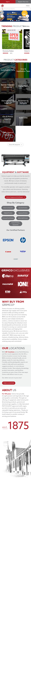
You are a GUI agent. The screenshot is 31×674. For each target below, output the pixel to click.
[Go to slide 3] (14, 20)
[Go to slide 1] (10, 20)
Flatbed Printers (8, 213)
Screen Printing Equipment (15, 223)
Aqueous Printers (22, 213)
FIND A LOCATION (8, 383)
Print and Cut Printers (8, 218)
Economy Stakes (8, 51)
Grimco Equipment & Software (14, 197)
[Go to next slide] (27, 16)
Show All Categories (14, 144)
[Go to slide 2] (12, 20)
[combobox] (15, 8)
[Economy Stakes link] (12, 39)
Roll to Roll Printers (23, 218)
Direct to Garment (8, 207)
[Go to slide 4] (16, 20)
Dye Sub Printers (23, 207)
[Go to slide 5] (19, 20)
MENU (28, 6)
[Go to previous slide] (2, 16)
